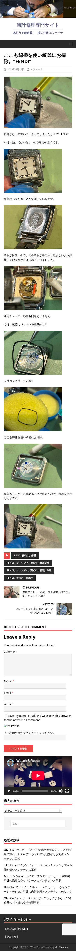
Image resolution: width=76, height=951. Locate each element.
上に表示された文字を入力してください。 (30, 733)
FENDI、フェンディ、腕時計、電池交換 (28, 563)
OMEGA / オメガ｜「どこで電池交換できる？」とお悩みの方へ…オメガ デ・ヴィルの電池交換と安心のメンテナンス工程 (37, 854)
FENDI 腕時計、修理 (25, 555)
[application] (38, 775)
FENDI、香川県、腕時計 (20, 577)
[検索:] (38, 823)
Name (8, 681)
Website (9, 704)
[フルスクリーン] (67, 791)
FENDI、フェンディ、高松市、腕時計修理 (29, 570)
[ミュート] (61, 791)
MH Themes (61, 947)
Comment (10, 652)
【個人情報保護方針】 (16, 929)
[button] (70, 44)
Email (7, 693)
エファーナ (36, 69)
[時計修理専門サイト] (38, 15)
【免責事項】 (11, 936)
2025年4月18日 (16, 69)
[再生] (9, 791)
